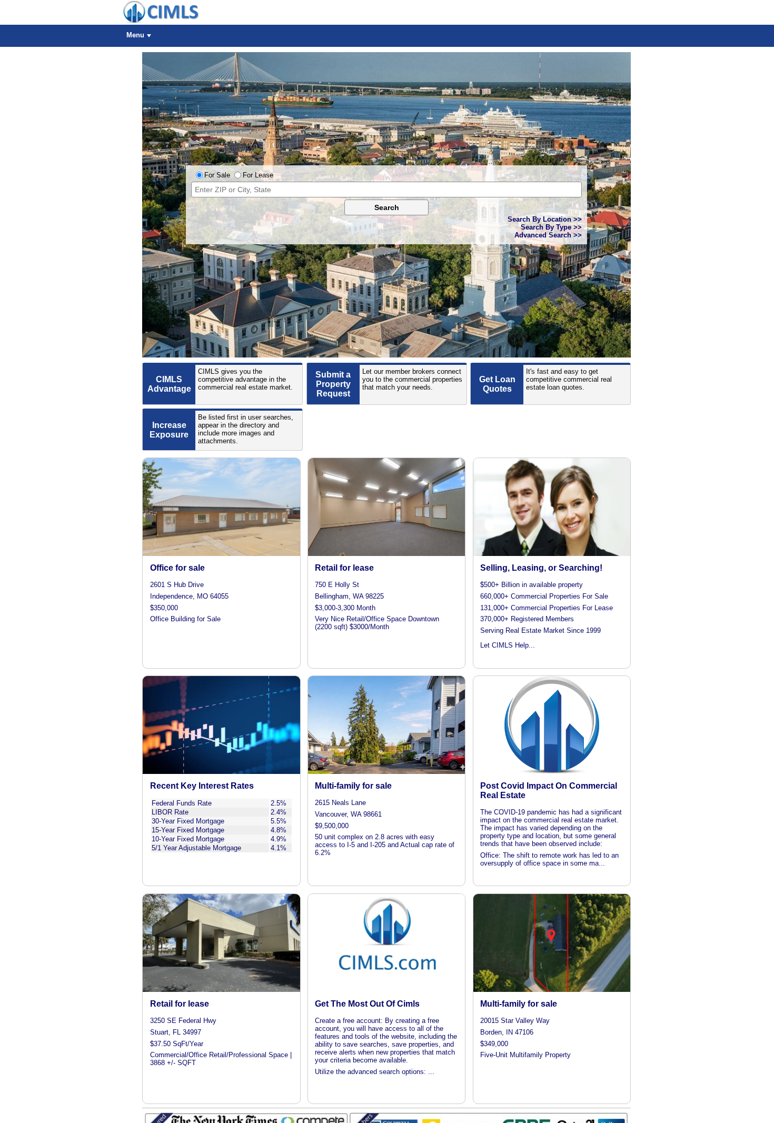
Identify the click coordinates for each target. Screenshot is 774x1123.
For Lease (258, 175)
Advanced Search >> (548, 235)
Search (386, 207)
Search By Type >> (551, 227)
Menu (135, 35)
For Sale (217, 175)
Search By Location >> (545, 219)
